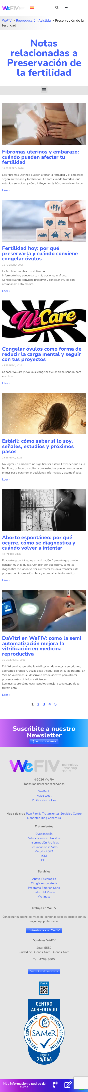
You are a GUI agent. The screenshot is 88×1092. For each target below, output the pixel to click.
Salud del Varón (44, 892)
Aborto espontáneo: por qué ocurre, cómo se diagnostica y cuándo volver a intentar (38, 542)
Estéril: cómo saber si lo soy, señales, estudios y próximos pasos (38, 446)
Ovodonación (44, 834)
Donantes (33, 818)
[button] (66, 8)
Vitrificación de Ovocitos (44, 838)
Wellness (44, 896)
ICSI (44, 856)
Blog (44, 818)
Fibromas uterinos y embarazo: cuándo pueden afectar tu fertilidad (40, 157)
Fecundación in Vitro (44, 847)
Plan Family (33, 814)
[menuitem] (32, 7)
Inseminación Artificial (44, 842)
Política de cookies (44, 800)
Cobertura (54, 818)
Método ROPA (44, 851)
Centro (77, 814)
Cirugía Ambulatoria (44, 883)
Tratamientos (51, 814)
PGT (44, 860)
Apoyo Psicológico (44, 879)
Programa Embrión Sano (44, 888)
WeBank (44, 791)
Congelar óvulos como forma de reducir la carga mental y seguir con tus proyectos (41, 354)
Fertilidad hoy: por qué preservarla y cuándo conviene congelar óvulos (40, 253)
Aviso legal (44, 796)
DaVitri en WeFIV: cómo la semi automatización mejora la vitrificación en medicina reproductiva (41, 646)
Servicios (66, 814)
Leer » (6, 190)
